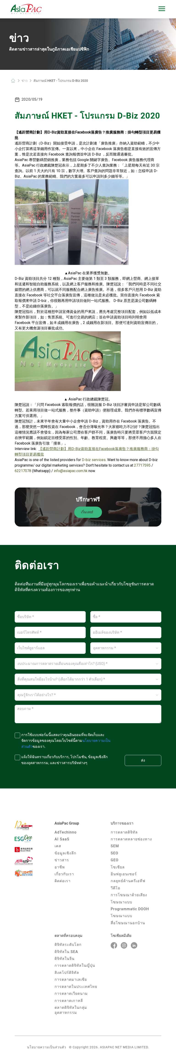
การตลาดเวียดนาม (71, 993)
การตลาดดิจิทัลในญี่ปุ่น (75, 965)
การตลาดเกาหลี (69, 1000)
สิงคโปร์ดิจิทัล (67, 972)
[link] (13, 80)
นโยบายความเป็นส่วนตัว (46, 1047)
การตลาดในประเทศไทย (76, 986)
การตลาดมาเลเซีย (71, 979)
